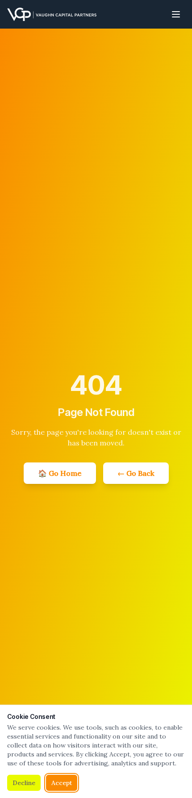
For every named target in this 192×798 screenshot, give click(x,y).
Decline (24, 783)
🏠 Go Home (60, 473)
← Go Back (135, 473)
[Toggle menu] (176, 14)
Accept (61, 783)
